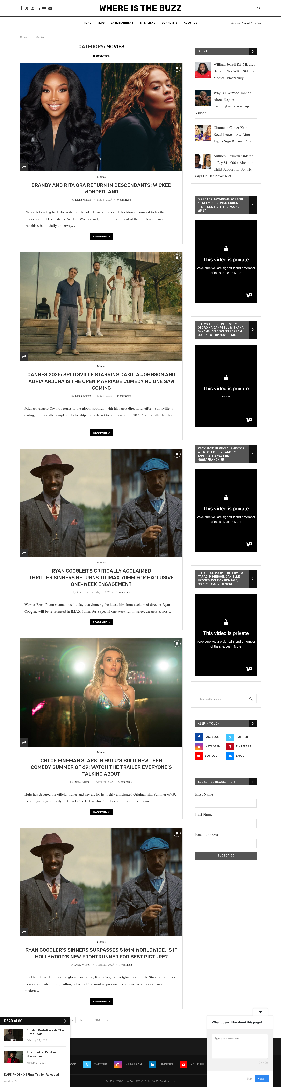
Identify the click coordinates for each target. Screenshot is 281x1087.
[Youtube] (44, 8)
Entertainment (122, 22)
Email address (206, 834)
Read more (100, 236)
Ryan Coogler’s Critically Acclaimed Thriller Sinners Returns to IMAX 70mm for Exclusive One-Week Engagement (101, 577)
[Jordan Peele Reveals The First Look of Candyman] (13, 1035)
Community (170, 22)
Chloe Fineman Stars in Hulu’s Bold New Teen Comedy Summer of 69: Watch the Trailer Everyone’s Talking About (101, 767)
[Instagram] (32, 8)
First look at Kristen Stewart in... (41, 1054)
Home (87, 22)
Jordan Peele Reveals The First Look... (45, 1032)
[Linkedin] (38, 8)
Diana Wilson (83, 199)
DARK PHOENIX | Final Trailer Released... (32, 1074)
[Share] (24, 167)
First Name (204, 794)
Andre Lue (83, 592)
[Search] (259, 9)
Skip (249, 1078)
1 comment (125, 965)
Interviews (147, 22)
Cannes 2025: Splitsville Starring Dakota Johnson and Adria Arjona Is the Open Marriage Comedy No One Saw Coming (101, 381)
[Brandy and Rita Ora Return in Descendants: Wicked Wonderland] (101, 117)
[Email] (50, 8)
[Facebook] (21, 8)
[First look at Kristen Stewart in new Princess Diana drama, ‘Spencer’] (13, 1057)
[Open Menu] (24, 23)
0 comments (124, 199)
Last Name (203, 814)
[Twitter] (27, 8)
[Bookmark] (177, 68)
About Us (190, 22)
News (101, 22)
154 (98, 1020)
